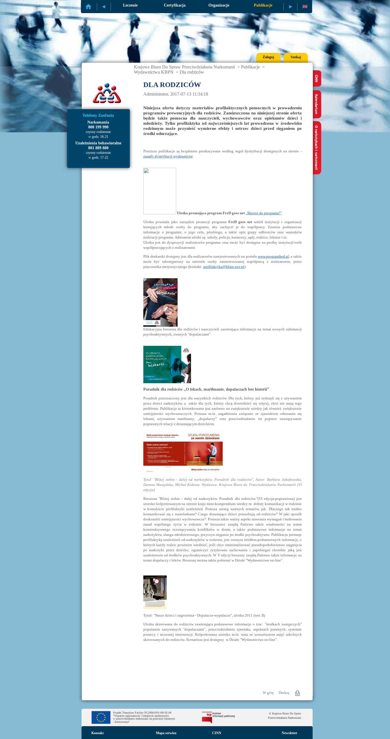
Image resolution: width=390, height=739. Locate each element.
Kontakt (97, 733)
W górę (268, 692)
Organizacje (218, 5)
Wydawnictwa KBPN (154, 72)
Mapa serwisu (166, 733)
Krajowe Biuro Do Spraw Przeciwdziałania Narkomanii (184, 66)
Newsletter (289, 733)
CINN (216, 733)
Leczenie (130, 5)
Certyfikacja (175, 5)
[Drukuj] (297, 693)
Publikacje (263, 5)
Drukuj (284, 692)
